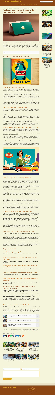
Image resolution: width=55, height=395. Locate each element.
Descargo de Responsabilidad (32, 391)
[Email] (20, 336)
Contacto (35, 4)
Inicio (19, 4)
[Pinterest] (9, 336)
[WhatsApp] (11, 336)
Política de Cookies (31, 389)
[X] (6, 336)
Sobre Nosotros (29, 4)
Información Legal (30, 387)
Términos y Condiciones (31, 388)
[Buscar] (52, 1)
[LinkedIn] (16, 336)
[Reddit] (23, 336)
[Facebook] (4, 336)
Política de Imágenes (31, 390)
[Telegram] (18, 336)
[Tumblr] (13, 336)
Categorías (23, 4)
